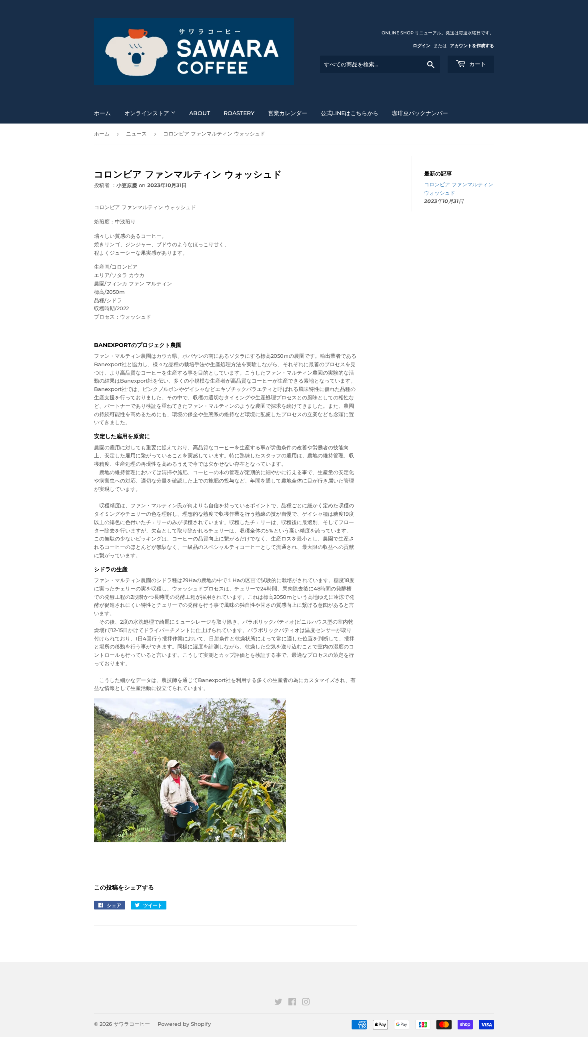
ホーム (102, 113)
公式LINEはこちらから (349, 113)
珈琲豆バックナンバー (420, 113)
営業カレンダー (287, 113)
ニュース (136, 133)
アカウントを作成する (472, 45)
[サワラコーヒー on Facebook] (292, 1003)
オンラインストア (147, 113)
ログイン (421, 45)
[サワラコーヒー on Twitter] (278, 1003)
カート (477, 64)
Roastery (239, 113)
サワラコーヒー (132, 1024)
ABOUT (199, 113)
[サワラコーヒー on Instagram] (306, 1003)
